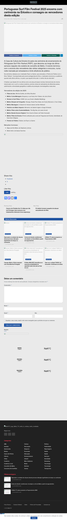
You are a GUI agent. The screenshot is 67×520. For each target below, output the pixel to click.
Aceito (34, 518)
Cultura (26, 444)
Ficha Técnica (7, 504)
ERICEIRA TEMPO (33, 360)
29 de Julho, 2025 (8, 19)
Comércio (6, 461)
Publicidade (47, 446)
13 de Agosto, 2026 (9, 266)
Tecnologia (47, 463)
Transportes (47, 468)
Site (36, 313)
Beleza (6, 451)
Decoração (27, 446)
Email (6, 313)
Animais (6, 446)
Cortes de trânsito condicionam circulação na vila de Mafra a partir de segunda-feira (34, 238)
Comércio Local (8, 463)
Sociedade (47, 458)
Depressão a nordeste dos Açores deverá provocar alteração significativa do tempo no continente (13, 239)
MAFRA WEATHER (33, 349)
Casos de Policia (8, 454)
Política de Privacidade (35, 504)
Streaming (47, 461)
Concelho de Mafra (9, 466)
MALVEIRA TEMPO (33, 371)
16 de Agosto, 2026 (50, 241)
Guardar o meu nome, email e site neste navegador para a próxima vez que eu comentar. (30, 320)
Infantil (26, 458)
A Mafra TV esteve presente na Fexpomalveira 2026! (53, 238)
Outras (26, 468)
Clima (5, 458)
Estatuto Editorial (17, 504)
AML (5, 444)
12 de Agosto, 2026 (50, 266)
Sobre (25, 504)
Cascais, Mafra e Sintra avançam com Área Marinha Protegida (13, 263)
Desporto (26, 449)
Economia (27, 451)
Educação (27, 454)
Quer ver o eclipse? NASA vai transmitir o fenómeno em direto (54, 263)
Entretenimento (28, 456)
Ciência (6, 456)
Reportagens (48, 449)
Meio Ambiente (28, 461)
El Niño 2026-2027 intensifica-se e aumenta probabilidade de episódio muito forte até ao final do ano (34, 265)
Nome (6, 305)
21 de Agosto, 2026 (9, 244)
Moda (25, 463)
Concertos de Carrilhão (10, 468)
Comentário (8, 285)
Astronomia (7, 449)
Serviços (46, 456)
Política (46, 444)
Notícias (7, 234)
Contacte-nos (47, 504)
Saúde (46, 451)
